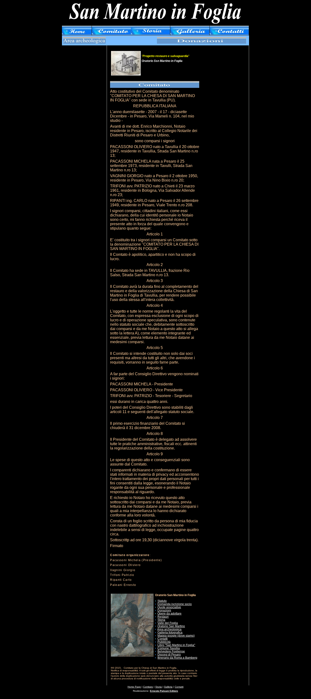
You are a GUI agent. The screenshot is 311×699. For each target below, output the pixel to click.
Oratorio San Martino (171, 626)
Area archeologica (169, 629)
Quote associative (169, 607)
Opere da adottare (169, 613)
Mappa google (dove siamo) (176, 635)
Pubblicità (164, 642)
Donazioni (164, 610)
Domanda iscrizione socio (174, 604)
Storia (161, 620)
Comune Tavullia (168, 648)
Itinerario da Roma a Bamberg (177, 657)
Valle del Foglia (167, 623)
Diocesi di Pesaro (169, 654)
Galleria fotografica (169, 632)
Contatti (162, 639)
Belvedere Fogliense (171, 651)
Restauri (163, 616)
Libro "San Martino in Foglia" (176, 645)
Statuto (162, 601)
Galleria (168, 686)
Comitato (148, 686)
